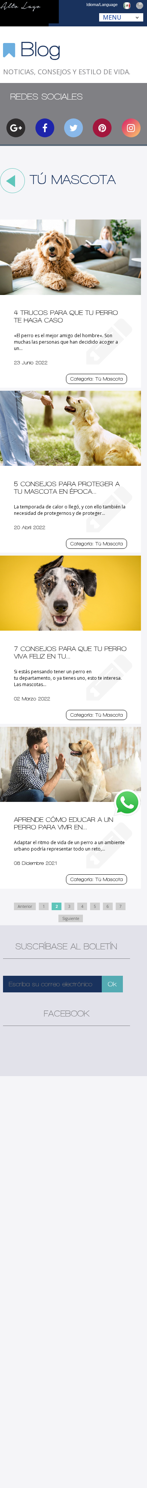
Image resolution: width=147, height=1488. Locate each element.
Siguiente (70, 918)
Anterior (25, 906)
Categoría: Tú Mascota (96, 379)
